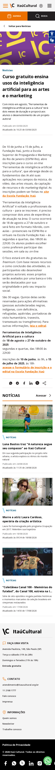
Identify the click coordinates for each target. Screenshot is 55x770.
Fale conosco (9, 696)
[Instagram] (40, 763)
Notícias (7, 70)
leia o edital (38, 326)
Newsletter (8, 723)
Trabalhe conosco (12, 729)
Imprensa (7, 701)
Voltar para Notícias (20, 26)
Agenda (17, 16)
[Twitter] (23, 763)
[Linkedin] (31, 763)
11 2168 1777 (9, 690)
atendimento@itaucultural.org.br (20, 684)
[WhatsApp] (14, 763)
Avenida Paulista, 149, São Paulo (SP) (21, 649)
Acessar (41, 395)
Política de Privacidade (16, 745)
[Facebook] (5, 763)
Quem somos (9, 718)
